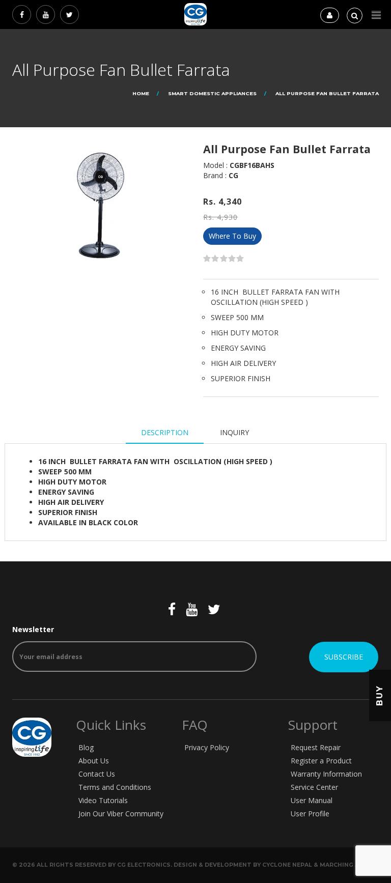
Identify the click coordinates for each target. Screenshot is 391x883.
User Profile (310, 813)
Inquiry (234, 432)
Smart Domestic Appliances (212, 93)
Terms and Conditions (114, 787)
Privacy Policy (206, 747)
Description (164, 432)
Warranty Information (326, 774)
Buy (379, 695)
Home (140, 93)
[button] (376, 15)
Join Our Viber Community (120, 813)
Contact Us (96, 774)
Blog (86, 747)
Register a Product (321, 760)
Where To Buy (232, 236)
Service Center (314, 787)
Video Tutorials (103, 800)
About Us (93, 760)
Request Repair (316, 747)
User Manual (311, 800)
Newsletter (33, 629)
